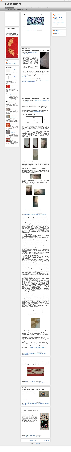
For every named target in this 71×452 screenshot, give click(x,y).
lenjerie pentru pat (27, 353)
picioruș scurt (24, 404)
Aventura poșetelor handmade (30, 410)
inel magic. (31, 403)
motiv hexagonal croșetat (37, 403)
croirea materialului (27, 214)
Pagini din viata (56, 33)
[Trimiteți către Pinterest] (41, 30)
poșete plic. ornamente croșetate (35, 436)
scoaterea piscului (40, 353)
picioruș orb (47, 403)
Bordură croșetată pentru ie (29, 360)
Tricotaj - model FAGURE (12, 108)
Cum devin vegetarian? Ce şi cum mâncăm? (59, 22)
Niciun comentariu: (33, 30)
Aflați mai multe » (24, 76)
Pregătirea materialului (37, 111)
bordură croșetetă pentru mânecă (42, 382)
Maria (8, 62)
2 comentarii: (32, 78)
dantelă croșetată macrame (26, 383)
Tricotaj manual (33, 7)
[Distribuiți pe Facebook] (40, 30)
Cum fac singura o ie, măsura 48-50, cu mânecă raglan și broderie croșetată (13, 116)
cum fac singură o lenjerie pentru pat (36, 214)
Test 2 (55, 15)
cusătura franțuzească (31, 81)
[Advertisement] (35, 38)
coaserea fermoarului (33, 80)
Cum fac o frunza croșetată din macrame (14, 85)
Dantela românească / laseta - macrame (14, 124)
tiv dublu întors (44, 214)
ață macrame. (26, 382)
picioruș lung (43, 403)
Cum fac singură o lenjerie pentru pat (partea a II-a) (35, 98)
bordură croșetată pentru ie (33, 382)
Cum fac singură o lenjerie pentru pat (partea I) (34, 217)
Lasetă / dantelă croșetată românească (22, 7)
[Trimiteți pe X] (39, 30)
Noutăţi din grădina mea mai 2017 (59, 31)
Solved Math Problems (58, 14)
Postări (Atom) (38, 443)
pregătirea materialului (33, 353)
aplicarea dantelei (27, 80)
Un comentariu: (32, 381)
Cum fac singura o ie (13, 69)
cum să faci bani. (27, 436)
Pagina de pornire (9, 7)
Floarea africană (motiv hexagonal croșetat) (33, 389)
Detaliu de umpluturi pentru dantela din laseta (34, 15)
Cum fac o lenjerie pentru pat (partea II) (38, 347)
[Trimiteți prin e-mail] (37, 30)
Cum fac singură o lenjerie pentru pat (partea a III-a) (35, 50)
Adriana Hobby (56, 30)
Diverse (26, 9)
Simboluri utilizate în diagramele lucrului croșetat (12, 101)
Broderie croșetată (41, 7)
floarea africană (26, 403)
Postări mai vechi (46, 440)
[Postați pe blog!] (38, 30)
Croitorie (48, 7)
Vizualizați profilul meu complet (11, 63)
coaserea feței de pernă (40, 80)
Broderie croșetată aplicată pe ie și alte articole (14, 9)
